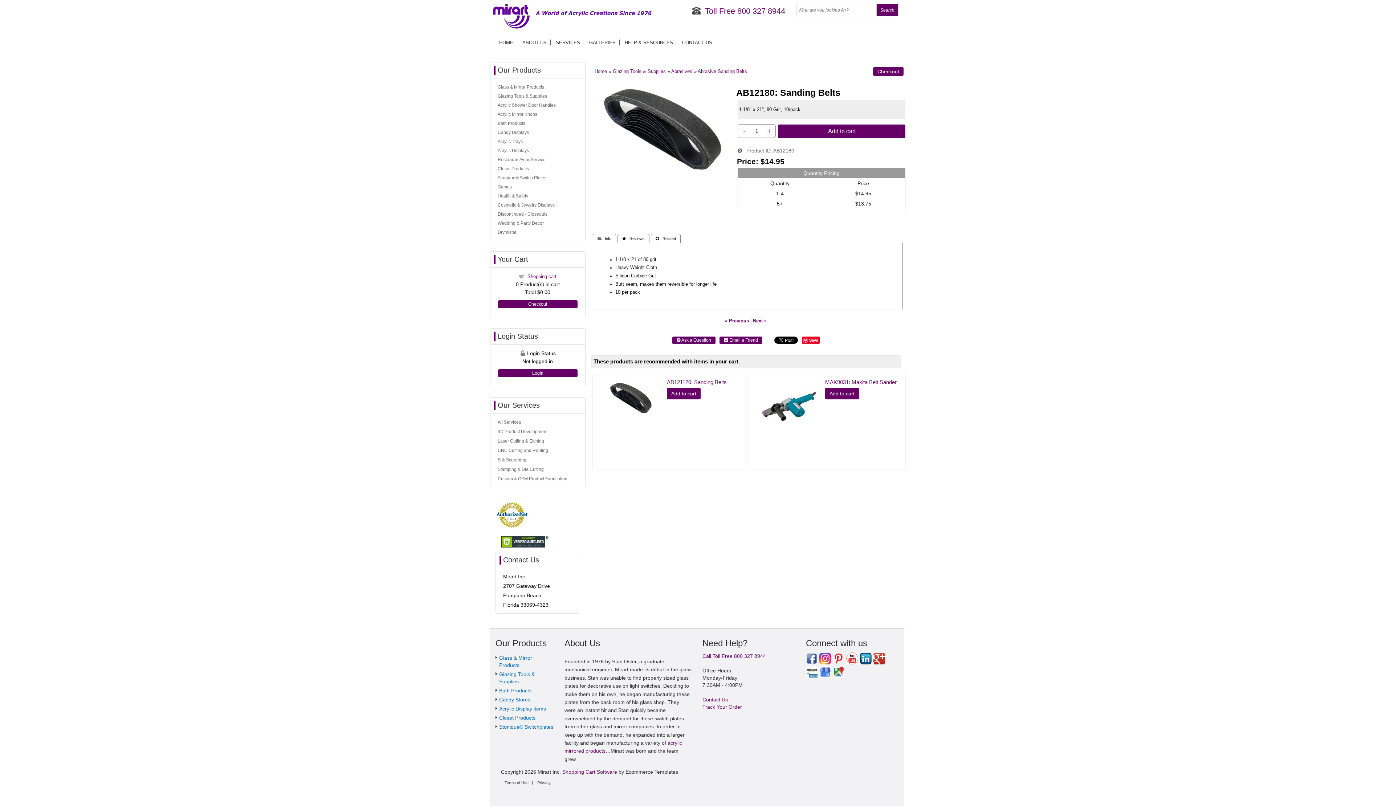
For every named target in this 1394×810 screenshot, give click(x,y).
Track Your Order (722, 707)
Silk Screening (512, 460)
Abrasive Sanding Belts (722, 71)
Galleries (602, 42)
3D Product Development (522, 431)
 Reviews (633, 238)
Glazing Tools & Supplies (639, 71)
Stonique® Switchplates (526, 727)
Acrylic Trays (510, 141)
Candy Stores (514, 700)
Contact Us (697, 42)
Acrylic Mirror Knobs (517, 114)
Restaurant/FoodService (522, 159)
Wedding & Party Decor (521, 223)
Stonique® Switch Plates (522, 177)
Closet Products (513, 168)
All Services (509, 422)
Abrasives (681, 71)
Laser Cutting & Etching (521, 441)
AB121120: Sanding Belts (697, 382)
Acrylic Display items (522, 709)
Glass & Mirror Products (521, 87)
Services (568, 42)
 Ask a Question (694, 340)
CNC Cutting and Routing (523, 450)
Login (537, 373)
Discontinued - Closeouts (522, 214)
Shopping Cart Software (589, 772)
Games (505, 187)
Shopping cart (542, 276)
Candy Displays (513, 132)
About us (534, 42)
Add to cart (842, 131)
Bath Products (511, 123)
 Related (666, 238)
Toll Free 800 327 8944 (745, 11)
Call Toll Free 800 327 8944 (734, 656)
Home (506, 42)
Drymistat (507, 232)
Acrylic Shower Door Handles (527, 105)
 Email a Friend (741, 340)
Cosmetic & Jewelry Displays (526, 205)
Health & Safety (513, 196)
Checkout (888, 71)
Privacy (544, 783)
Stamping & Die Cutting (521, 469)
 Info (604, 238)
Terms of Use (517, 783)
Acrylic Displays (513, 150)
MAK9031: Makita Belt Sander (861, 382)
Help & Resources (649, 42)
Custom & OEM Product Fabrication (532, 478)
